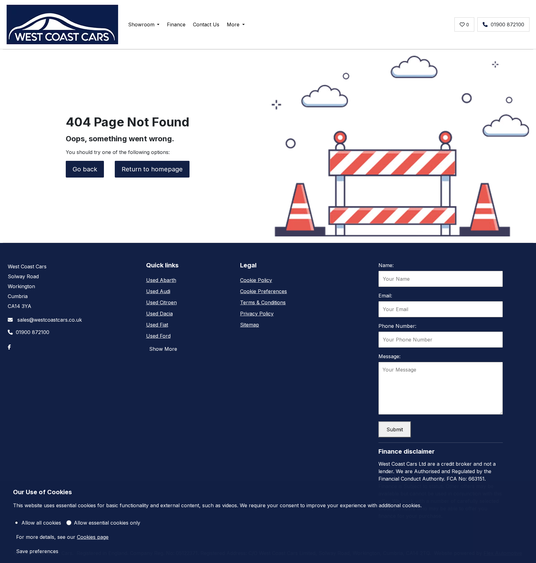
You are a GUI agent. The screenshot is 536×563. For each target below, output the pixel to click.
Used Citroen (161, 302)
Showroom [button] (141, 24)
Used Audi (158, 291)
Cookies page (93, 537)
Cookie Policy (256, 280)
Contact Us (206, 24)
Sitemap (249, 325)
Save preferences (37, 551)
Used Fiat (157, 325)
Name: (386, 265)
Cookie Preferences (263, 291)
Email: (385, 295)
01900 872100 (507, 24)
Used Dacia (159, 313)
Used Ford (158, 336)
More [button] (233, 24)
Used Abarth (161, 280)
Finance (176, 24)
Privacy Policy (257, 313)
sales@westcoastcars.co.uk (49, 320)
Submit (394, 429)
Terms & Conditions (263, 302)
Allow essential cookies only (107, 523)
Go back (85, 169)
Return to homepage (152, 169)
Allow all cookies (41, 523)
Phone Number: (397, 326)
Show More (163, 349)
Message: (389, 356)
